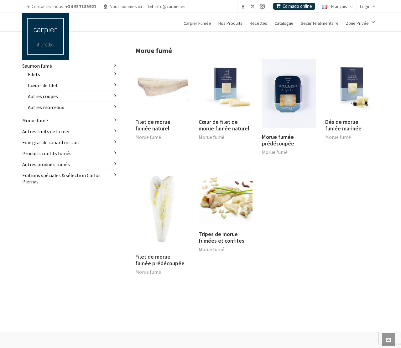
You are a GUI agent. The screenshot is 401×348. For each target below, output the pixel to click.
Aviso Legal (180, 339)
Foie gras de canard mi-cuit (51, 142)
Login (365, 6)
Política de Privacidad (206, 339)
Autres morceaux (46, 107)
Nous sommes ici (125, 6)
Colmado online (297, 6)
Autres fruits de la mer (46, 131)
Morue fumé (148, 137)
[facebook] (244, 6)
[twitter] (253, 6)
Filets (34, 74)
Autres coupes (43, 96)
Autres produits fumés (46, 164)
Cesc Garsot (160, 338)
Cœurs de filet (43, 85)
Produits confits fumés (46, 153)
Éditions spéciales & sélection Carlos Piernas (61, 178)
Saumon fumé (37, 66)
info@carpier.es (170, 6)
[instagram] (263, 6)
